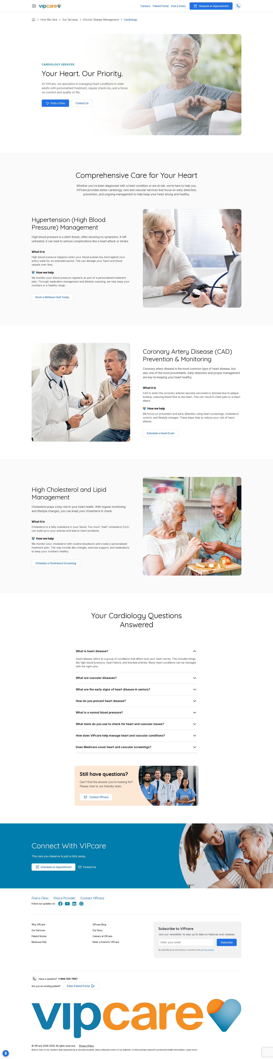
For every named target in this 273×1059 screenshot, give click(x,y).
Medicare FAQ (39, 942)
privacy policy (207, 950)
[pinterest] (81, 903)
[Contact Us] (238, 6)
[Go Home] (50, 6)
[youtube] (67, 903)
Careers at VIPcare (102, 936)
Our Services (38, 930)
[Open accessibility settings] (6, 1053)
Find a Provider (64, 898)
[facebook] (60, 903)
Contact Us (82, 103)
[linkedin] (74, 903)
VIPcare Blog (99, 924)
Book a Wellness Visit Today (52, 297)
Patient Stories (39, 936)
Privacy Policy (86, 1045)
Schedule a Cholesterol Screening (56, 563)
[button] (161, 6)
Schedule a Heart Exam (160, 433)
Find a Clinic (178, 6)
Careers (145, 6)
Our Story (98, 930)
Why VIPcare (38, 924)
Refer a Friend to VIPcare (106, 942)
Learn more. (191, 1050)
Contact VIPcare (92, 898)
